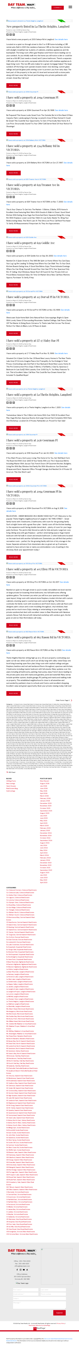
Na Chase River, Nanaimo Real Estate (60, 730)
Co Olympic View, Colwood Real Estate (45, 706)
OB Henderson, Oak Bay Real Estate (37, 735)
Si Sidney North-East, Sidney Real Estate (62, 747)
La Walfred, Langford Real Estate (18, 725)
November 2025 (45, 806)
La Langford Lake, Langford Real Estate (38, 722)
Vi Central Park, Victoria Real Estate (18, 1194)
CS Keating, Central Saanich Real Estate (22, 711)
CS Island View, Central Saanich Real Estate (21, 925)
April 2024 (43, 853)
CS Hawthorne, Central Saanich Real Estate (46, 709)
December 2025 (46, 803)
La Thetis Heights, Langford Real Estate (24, 32)
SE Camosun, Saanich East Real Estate (44, 740)
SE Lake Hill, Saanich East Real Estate (15, 744)
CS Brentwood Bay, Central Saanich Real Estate (24, 709)
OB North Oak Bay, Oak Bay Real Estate (56, 735)
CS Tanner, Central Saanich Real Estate (63, 711)
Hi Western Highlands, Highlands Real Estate (21, 967)
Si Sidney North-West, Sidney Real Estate (16, 749)
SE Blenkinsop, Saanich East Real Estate (51, 739)
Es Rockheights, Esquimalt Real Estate (55, 716)
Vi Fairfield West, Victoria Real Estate (63, 762)
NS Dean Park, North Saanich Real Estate (55, 732)
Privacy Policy (61, 1323)
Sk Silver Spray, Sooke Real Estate (18, 1140)
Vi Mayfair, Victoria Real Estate (17, 1214)
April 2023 (43, 882)
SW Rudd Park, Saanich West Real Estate (42, 758)
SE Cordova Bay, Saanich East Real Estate (20, 742)
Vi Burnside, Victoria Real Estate (59, 760)
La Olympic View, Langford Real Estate (46, 724)
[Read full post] (39, 22)
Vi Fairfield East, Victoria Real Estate (44, 762)
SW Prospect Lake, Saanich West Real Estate (22, 1175)
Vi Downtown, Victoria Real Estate (27, 762)
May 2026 (43, 791)
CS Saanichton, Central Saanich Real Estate (42, 711)
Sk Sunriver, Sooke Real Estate (35, 752)
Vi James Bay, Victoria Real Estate (46, 763)
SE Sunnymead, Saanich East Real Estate (22, 747)
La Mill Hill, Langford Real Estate (29, 724)
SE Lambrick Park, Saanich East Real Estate (35, 744)
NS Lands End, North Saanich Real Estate (20, 1046)
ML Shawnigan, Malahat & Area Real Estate (40, 730)
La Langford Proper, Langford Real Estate (58, 722)
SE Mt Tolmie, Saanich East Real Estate (28, 745)
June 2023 (43, 878)
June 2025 (44, 818)
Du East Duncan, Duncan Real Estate (51, 712)
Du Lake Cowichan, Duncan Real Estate (22, 714)
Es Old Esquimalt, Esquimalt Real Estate (35, 716)
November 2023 (45, 865)
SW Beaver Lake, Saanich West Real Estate (20, 753)
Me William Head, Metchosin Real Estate (20, 729)
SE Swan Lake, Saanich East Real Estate (42, 747)
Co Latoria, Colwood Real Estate (28, 706)
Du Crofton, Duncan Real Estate (34, 712)
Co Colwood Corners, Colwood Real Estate (23, 704)
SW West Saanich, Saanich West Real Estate (39, 760)
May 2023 (43, 880)
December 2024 (46, 833)
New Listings (10, 783)
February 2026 (45, 798)
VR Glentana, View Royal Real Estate (46, 765)
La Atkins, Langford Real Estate (25, 719)
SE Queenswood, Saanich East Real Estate (21, 1113)
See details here (61, 39)
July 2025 (43, 816)
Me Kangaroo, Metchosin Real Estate (19, 1011)
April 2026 (43, 793)
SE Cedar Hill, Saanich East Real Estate (19, 1088)
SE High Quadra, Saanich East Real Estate (61, 742)
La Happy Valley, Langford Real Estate (19, 984)
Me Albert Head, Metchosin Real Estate (53, 725)
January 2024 (45, 860)
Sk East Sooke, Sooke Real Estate (20, 750)
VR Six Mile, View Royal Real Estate (33, 767)
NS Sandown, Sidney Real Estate (49, 734)
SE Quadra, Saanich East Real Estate (47, 745)
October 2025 (45, 808)
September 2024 (46, 840)
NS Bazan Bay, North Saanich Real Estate (35, 732)
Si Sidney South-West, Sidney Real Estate (36, 749)
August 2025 (44, 813)
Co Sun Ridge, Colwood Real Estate (14, 707)
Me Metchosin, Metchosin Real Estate (27, 727)
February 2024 (45, 858)
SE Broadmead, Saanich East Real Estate (20, 1081)
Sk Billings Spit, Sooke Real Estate (55, 749)
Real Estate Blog (12, 788)
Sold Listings (10, 791)
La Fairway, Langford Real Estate (61, 719)
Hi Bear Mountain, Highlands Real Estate (28, 717)
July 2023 (43, 875)
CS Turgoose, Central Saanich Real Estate (16, 712)
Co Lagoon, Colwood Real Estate (17, 897)
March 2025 (44, 826)
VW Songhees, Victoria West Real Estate (20, 1232)
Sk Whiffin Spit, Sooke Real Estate (18, 1150)
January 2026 (45, 801)
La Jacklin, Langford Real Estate (20, 722)
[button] (57, 8)
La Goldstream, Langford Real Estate (50, 720)
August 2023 (44, 873)
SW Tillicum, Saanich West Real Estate (19, 760)
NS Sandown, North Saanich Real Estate (31, 734)
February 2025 (45, 828)
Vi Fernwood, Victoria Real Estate (14, 763)
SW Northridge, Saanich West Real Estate (25, 757)
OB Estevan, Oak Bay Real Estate (20, 735)
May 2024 (43, 850)
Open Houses (11, 786)
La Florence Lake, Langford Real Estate (19, 977)
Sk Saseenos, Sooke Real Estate (51, 750)
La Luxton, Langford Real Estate (17, 994)
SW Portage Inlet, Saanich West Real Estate (45, 757)
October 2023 (45, 868)
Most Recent (44, 781)
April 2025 (43, 823)
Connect (58, 8)
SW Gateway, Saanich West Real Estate (40, 753)
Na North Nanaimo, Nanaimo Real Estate (20, 1039)
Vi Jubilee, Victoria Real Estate (62, 763)
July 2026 (43, 786)
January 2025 (45, 830)
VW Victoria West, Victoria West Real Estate (25, 768)
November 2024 (46, 836)
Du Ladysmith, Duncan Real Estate (18, 942)
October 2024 (45, 838)
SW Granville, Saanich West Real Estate (31, 755)
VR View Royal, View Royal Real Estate (51, 767)
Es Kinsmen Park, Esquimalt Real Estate (20, 952)
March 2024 (44, 855)
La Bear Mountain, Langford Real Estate (43, 719)
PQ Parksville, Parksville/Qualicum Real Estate (47, 737)
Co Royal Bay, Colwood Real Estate (63, 706)
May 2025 (43, 821)
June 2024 (44, 848)
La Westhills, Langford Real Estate (35, 725)
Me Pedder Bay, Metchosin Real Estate (45, 727)
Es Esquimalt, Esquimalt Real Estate (41, 714)
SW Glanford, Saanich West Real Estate (59, 753)
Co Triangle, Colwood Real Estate (31, 707)
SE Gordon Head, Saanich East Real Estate (41, 742)
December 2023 (45, 863)
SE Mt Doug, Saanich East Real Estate (19, 1105)
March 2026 (44, 796)
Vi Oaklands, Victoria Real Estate (29, 765)
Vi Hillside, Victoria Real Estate (30, 763)
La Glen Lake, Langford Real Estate (32, 720)
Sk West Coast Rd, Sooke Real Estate (51, 752)
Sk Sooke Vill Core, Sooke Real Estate (18, 752)
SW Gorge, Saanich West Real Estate (19, 1160)
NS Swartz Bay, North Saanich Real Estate (20, 1053)
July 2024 (43, 845)
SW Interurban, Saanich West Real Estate (52, 755)
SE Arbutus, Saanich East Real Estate (32, 739)
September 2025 (46, 811)
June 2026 (44, 788)
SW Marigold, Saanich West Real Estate (20, 1167)
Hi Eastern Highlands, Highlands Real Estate (49, 717)
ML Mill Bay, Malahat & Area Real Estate (19, 730)
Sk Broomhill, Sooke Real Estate (17, 1130)
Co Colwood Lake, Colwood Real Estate (43, 704)
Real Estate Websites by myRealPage (39, 1325)
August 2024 (44, 843)
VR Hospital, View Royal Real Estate (63, 765)
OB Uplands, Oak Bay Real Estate (27, 737)
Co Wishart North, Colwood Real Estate (48, 707)
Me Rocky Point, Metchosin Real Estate (20, 1019)
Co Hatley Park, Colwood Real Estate (60, 704)
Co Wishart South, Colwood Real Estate (20, 915)
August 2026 (44, 783)
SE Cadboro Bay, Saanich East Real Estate (25, 740)
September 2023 (46, 870)
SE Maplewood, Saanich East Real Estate (56, 744)
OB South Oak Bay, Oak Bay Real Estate (20, 1063)
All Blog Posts (11, 781)
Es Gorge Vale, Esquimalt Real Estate (60, 714)
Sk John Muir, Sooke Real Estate (35, 750)
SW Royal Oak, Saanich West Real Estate (22, 758)
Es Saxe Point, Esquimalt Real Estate (19, 959)
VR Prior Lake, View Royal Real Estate (15, 767)
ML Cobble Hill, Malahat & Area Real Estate (40, 729)
